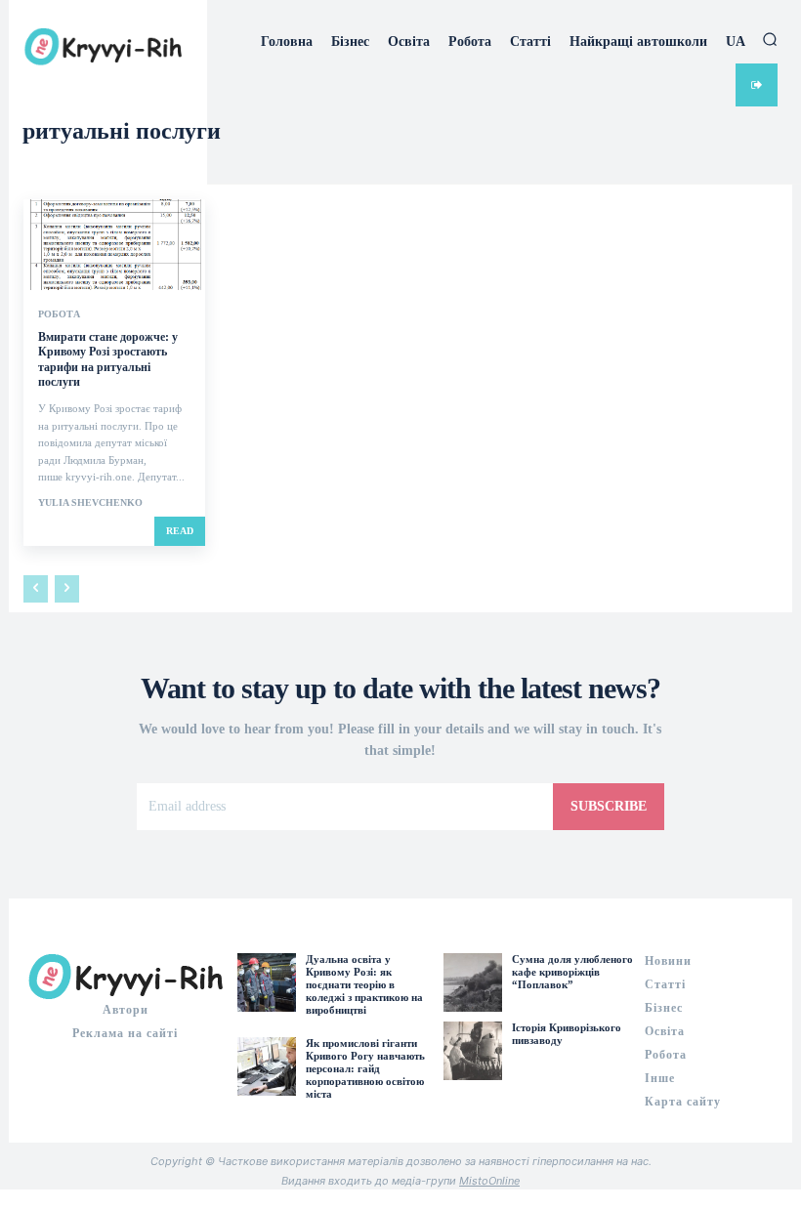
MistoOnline (489, 1181)
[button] (770, 39)
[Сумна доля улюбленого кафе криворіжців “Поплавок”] (472, 982)
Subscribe (608, 806)
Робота (59, 314)
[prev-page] (35, 589)
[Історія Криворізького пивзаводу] (472, 1051)
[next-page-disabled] (67, 589)
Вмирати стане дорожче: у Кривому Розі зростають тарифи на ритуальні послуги (108, 360)
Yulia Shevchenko (90, 502)
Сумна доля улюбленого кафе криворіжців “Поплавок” (572, 971)
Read (179, 530)
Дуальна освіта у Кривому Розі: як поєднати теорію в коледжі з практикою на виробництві (364, 985)
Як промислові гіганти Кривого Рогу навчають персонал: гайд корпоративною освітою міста (365, 1069)
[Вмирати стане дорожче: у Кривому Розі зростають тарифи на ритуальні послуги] (114, 244)
